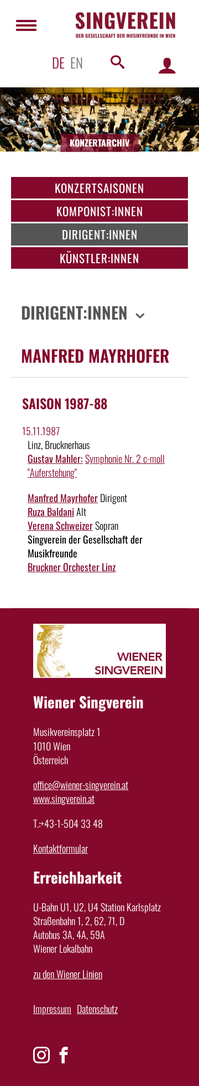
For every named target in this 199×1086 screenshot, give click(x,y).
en (76, 62)
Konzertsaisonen (99, 187)
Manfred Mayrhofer (63, 497)
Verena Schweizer (60, 525)
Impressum (52, 1008)
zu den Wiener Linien (67, 974)
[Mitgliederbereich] (167, 65)
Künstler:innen (99, 258)
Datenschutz (97, 1008)
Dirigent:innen (100, 234)
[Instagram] (41, 1055)
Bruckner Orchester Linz (72, 567)
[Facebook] (63, 1055)
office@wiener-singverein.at (80, 784)
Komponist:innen (99, 211)
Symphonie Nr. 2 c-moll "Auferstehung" (96, 465)
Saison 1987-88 (64, 403)
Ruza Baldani (51, 511)
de (58, 62)
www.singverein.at (64, 798)
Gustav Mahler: (55, 458)
